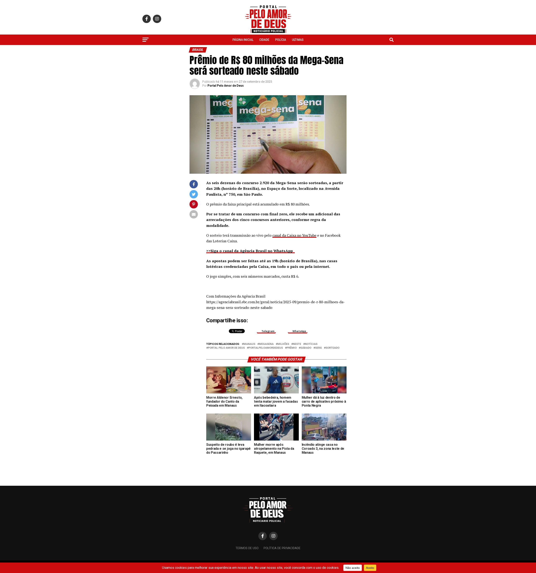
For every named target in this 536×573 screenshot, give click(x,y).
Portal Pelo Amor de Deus (225, 85)
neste (297, 344)
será (318, 348)
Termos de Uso (247, 548)
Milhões (283, 344)
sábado (305, 348)
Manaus (249, 344)
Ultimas (298, 39)
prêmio (292, 348)
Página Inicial (242, 39)
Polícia (280, 39)
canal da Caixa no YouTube (294, 235)
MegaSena (266, 344)
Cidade (264, 39)
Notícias (311, 344)
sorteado (332, 348)
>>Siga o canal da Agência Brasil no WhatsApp (250, 250)
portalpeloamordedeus (266, 348)
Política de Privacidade (282, 548)
